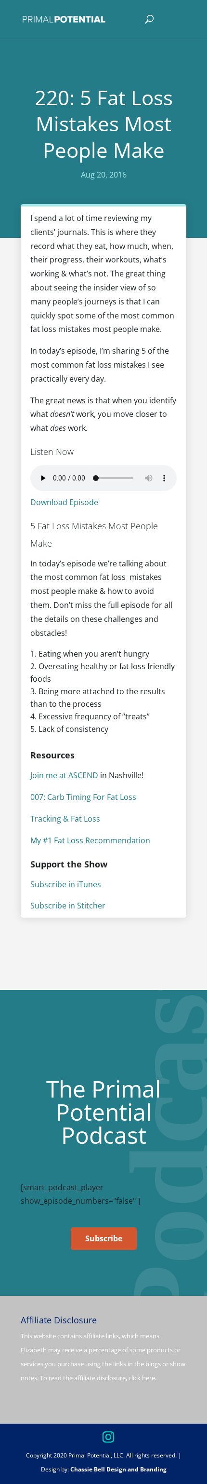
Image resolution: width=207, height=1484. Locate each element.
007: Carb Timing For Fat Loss (83, 797)
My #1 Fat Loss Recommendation (90, 840)
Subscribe (103, 1238)
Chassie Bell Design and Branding (118, 1469)
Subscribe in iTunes (65, 884)
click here (142, 1378)
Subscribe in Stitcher (67, 905)
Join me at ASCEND (64, 775)
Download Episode (64, 502)
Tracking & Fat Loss (65, 818)
